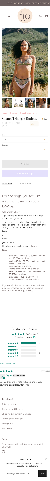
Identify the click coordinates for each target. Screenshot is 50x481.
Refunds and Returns (12, 409)
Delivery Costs (25, 183)
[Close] (46, 459)
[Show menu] (4, 16)
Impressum (7, 428)
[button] (13, 343)
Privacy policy (9, 404)
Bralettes (13, 113)
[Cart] (46, 16)
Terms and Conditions (12, 418)
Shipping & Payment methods (16, 413)
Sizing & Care (8, 423)
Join (42, 473)
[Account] (40, 16)
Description (7, 183)
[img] (6, 371)
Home (4, 113)
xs (6, 140)
